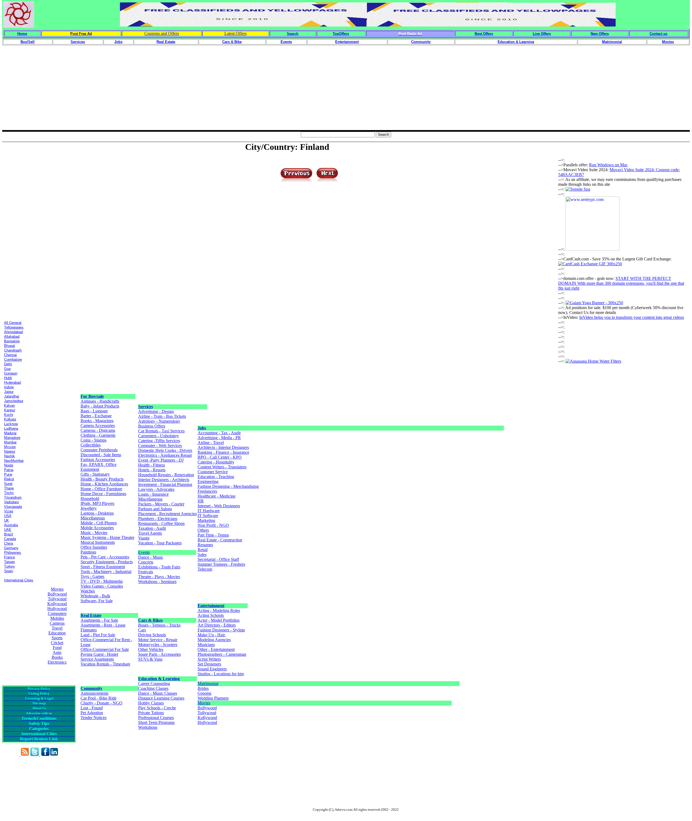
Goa (7, 369)
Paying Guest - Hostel (99, 654)
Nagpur (9, 451)
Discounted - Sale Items (101, 454)
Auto (57, 652)
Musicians (206, 644)
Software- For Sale (97, 600)
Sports (57, 637)
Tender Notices (94, 717)
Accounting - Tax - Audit (219, 433)
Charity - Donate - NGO (101, 703)
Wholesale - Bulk (95, 596)
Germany (11, 548)
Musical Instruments (98, 542)
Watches (88, 591)
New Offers (600, 34)
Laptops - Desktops (97, 513)
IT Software (208, 515)
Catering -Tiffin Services (159, 440)
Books (57, 657)
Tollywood (57, 599)
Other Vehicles (150, 649)
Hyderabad (12, 382)
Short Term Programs (156, 722)
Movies (57, 589)
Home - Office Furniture (101, 488)
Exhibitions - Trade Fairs (159, 567)
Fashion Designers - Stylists (221, 630)
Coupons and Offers (161, 33)
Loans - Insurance (153, 494)
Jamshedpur (13, 401)
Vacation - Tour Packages (160, 543)
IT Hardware (209, 510)
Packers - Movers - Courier (161, 504)
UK (6, 520)
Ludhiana (11, 428)
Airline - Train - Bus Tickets (162, 416)
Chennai (10, 355)
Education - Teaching (216, 476)
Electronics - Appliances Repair (165, 455)
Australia (11, 525)
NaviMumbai (14, 461)
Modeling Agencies (214, 639)
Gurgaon (10, 373)
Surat (8, 484)
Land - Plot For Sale (98, 635)
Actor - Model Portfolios (218, 620)
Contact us (658, 34)
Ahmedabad (13, 332)
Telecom (205, 569)
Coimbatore (13, 359)
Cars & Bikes (150, 620)
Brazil (8, 534)
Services (145, 406)
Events (144, 552)
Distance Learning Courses (161, 698)
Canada (10, 539)
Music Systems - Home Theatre (107, 537)
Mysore (10, 447)
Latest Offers (235, 33)
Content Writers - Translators (222, 467)
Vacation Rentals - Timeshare (105, 664)
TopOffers (341, 34)
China (8, 543)
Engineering (208, 481)
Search (292, 34)
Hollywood (57, 608)
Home (22, 34)
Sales (202, 554)
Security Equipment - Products (107, 562)
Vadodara (11, 502)
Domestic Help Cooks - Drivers (165, 450)
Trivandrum (13, 497)
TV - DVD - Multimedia (102, 581)
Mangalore (12, 438)
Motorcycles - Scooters (157, 644)
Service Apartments (97, 659)
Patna (8, 470)
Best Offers (484, 34)
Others (203, 530)
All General (12, 323)
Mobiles (57, 618)
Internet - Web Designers (219, 506)
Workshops (147, 727)
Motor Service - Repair (157, 639)
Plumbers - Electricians (157, 518)
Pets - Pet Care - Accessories (105, 557)
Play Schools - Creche (157, 708)
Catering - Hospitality (216, 462)
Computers (57, 613)
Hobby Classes (151, 703)
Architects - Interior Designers (223, 447)
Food (57, 647)
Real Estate (91, 615)
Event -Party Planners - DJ (161, 460)
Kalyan (9, 405)
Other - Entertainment (216, 649)
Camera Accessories (98, 425)
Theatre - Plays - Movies (159, 576)
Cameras (57, 623)
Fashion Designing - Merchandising (228, 486)
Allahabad (11, 337)
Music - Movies (94, 532)
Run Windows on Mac (608, 165)
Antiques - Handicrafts (100, 401)
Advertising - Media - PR (219, 437)
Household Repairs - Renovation (166, 474)
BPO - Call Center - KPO (220, 457)
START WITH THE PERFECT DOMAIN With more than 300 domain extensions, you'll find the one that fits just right (621, 283)
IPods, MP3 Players (97, 503)
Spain (8, 571)
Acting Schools (211, 615)
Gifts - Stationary (95, 474)
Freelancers (207, 491)
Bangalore (12, 341)
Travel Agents (150, 533)
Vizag (8, 511)
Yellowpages (14, 327)
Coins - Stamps (94, 440)
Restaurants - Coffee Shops (161, 523)
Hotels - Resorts (151, 470)
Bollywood (57, 594)
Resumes (205, 544)
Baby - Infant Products (100, 406)
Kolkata (10, 419)
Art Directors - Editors (217, 625)
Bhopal (9, 346)
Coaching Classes (153, 688)
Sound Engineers (212, 669)
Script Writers (209, 659)
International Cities (18, 580)
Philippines (12, 553)
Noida (8, 465)
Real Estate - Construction (220, 540)
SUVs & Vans (150, 659)
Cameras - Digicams (98, 430)
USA (7, 516)
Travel (57, 628)
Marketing (206, 520)
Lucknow (11, 424)
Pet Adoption (92, 712)
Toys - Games (92, 576)
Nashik (9, 456)
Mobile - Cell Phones (99, 523)
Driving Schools (152, 635)
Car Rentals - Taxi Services (161, 431)
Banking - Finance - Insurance (223, 452)
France (9, 557)
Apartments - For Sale (99, 620)
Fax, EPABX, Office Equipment (99, 467)
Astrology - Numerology (159, 421)
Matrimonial (208, 683)
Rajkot (9, 479)
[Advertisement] (346, 92)
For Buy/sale (92, 396)
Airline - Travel (211, 442)
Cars (142, 630)
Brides (203, 688)
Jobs (202, 428)
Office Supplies (94, 547)
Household (90, 498)
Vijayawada (13, 507)
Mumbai (10, 442)
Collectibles (91, 445)
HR (201, 501)
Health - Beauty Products (102, 479)
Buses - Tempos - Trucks (159, 625)
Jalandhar (11, 396)
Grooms (204, 693)
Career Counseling (154, 683)
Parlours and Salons (155, 508)
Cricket (57, 642)
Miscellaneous (93, 518)
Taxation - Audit (152, 528)
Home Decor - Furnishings (103, 493)
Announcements (94, 693)
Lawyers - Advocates (156, 489)
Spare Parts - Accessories (159, 654)
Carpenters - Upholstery (158, 435)
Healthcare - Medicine (216, 496)
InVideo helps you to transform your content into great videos (631, 317)
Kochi (8, 415)
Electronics (57, 662)
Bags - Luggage (94, 411)
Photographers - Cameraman (222, 654)
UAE (7, 530)
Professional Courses (156, 717)
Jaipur (9, 392)
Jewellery (89, 508)
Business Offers (151, 426)
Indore (9, 387)
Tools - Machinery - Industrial (106, 571)
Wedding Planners (213, 698)
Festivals (145, 572)
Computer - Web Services (160, 445)
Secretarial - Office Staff (218, 559)
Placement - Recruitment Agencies (167, 513)
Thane (9, 488)
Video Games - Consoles (102, 586)
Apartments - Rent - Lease (103, 625)
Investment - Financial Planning (165, 484)
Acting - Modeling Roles (219, 610)
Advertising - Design (156, 411)
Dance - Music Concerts (150, 559)
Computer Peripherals (99, 450)
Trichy (9, 493)
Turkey (9, 566)
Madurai (10, 433)
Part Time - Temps (213, 535)
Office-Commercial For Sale (105, 649)
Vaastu (143, 538)
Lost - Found (92, 708)
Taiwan (9, 562)
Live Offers (542, 34)
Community (91, 688)
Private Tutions (151, 712)
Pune (8, 474)
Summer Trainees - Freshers (221, 564)
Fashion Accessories (98, 459)
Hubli (8, 378)
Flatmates (89, 630)
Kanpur (9, 410)
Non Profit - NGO (213, 525)
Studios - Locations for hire (221, 673)
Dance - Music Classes (157, 693)
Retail (203, 549)
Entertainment (211, 605)
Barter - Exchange (96, 415)
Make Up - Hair (212, 635)
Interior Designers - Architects (163, 479)
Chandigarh (13, 350)
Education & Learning (159, 678)
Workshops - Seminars (157, 581)
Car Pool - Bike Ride (99, 698)
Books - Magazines (97, 420)
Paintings (88, 552)
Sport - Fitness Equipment (103, 566)
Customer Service (213, 471)
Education (57, 633)
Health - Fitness (151, 465)
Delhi (8, 364)
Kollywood (57, 603)
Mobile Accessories (97, 527)
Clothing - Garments (98, 435)
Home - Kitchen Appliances (104, 484)
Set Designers (209, 664)
